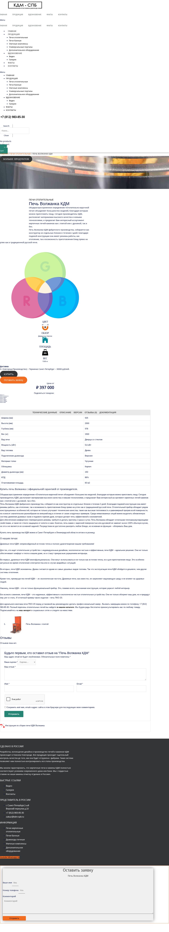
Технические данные (44, 412)
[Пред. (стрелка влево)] (4, 930)
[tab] (44, 412)
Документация (107, 412)
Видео (12, 56)
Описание (65, 412)
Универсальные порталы (20, 47)
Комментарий (9, 896)
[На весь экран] (21, 925)
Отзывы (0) (91, 412)
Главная (10, 75)
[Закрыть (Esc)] (4, 925)
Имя (7, 684)
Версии (78, 412)
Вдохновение (15, 53)
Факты (9, 107)
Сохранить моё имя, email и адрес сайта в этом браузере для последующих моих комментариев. (51, 707)
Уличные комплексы (18, 44)
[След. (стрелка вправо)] (12, 930)
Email (80, 684)
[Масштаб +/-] (29, 925)
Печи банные (15, 40)
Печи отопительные (18, 37)
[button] (33, 20)
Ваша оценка (11, 662)
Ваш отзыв (10, 667)
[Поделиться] (12, 925)
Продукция (14, 34)
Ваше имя (7, 882)
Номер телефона (10, 890)
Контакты (13, 66)
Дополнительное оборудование (24, 94)
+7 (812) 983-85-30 (13, 117)
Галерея (12, 104)
